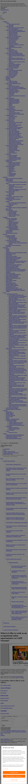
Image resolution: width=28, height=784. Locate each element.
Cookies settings (14, 779)
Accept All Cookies (14, 772)
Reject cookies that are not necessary (14, 776)
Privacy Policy (5, 768)
